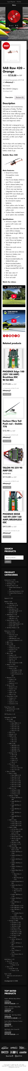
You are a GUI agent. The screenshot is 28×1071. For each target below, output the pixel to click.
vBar (10, 661)
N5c (13, 762)
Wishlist (19, 1)
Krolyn (20, 1066)
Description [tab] (9, 97)
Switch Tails (12, 626)
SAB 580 (14, 749)
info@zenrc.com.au (14, 1067)
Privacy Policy (10, 1066)
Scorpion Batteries (14, 640)
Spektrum (11, 683)
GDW (10, 692)
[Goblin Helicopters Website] (5, 1047)
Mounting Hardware (14, 591)
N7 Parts (14, 935)
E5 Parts (14, 928)
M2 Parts (14, 842)
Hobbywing (12, 648)
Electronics (7, 631)
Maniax (11, 636)
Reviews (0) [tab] (19, 97)
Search (8, 561)
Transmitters (10, 696)
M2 (12, 740)
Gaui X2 (14, 779)
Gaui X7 (14, 730)
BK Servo (11, 687)
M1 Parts (14, 835)
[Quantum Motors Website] (18, 1056)
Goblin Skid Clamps (14, 587)
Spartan (11, 659)
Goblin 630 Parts (16, 859)
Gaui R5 (14, 777)
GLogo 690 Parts (16, 797)
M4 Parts (14, 844)
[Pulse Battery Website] (23, 1047)
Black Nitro (17, 874)
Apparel (7, 598)
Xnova (10, 668)
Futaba (11, 655)
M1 (12, 738)
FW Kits (9, 710)
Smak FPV (12, 963)
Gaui (10, 646)
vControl (11, 703)
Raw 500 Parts (15, 905)
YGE (10, 651)
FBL (8, 653)
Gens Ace (11, 634)
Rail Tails (11, 612)
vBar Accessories (13, 662)
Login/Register (11, 1)
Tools (6, 974)
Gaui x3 (14, 781)
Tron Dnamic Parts (16, 954)
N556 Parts (15, 931)
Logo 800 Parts (16, 816)
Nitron (13, 766)
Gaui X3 (14, 725)
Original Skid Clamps (15, 593)
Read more (7, 394)
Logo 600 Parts (16, 808)
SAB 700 (14, 751)
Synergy (11, 753)
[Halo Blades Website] (14, 1047)
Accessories (8, 580)
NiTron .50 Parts (16, 939)
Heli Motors (15, 670)
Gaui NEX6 (15, 723)
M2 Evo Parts (15, 836)
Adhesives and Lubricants (14, 975)
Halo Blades (10, 603)
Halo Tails (12, 605)
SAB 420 (14, 745)
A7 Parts (14, 794)
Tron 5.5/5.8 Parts (16, 946)
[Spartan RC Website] (9, 1056)
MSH (10, 820)
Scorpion (11, 649)
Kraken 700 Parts (16, 898)
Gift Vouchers (8, 714)
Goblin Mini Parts (16, 885)
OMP (10, 700)
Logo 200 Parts (16, 801)
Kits (8, 719)
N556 (13, 760)
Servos (8, 685)
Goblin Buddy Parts (17, 881)
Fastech (11, 689)
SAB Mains (12, 616)
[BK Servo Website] (5, 1052)
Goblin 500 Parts (16, 851)
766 (13, 754)
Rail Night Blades (14, 611)
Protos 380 (14, 822)
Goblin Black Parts (16, 870)
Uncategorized (7, 91)
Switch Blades (10, 620)
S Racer (14, 965)
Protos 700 (14, 825)
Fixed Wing (8, 707)
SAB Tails (11, 618)
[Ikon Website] (14, 1052)
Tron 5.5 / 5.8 (15, 767)
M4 (12, 741)
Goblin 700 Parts (16, 863)
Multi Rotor (14, 672)
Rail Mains (12, 609)
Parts (8, 771)
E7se (13, 758)
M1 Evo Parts (15, 829)
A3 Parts (14, 790)
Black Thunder (18, 877)
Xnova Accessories (16, 674)
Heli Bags (9, 583)
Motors (9, 664)
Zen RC (14, 25)
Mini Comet (17, 890)
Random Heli (10, 585)
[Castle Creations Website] (23, 1052)
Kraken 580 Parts (16, 894)
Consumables (10, 582)
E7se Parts (14, 930)
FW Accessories (11, 709)
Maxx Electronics (13, 657)
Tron (10, 764)
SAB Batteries (12, 638)
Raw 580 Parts (15, 907)
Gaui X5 (14, 728)
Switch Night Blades (14, 624)
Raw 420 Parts (15, 902)
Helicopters (8, 717)
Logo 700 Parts (16, 812)
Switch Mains (12, 622)
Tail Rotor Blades (11, 627)
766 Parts (14, 926)
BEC (8, 642)
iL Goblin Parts (18, 913)
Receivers (9, 677)
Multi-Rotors (8, 959)
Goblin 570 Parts (16, 855)
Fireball (16, 889)
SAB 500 (14, 747)
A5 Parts (14, 792)
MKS (10, 694)
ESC (8, 644)
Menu (14, 5)
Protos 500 (14, 823)
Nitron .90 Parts (16, 943)
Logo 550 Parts (16, 805)
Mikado (11, 734)
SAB (10, 743)
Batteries (9, 633)
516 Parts (14, 922)
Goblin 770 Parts (16, 866)
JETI (10, 681)
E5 (12, 756)
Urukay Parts (15, 918)
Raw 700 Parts (15, 909)
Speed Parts (15, 917)
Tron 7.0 (14, 769)
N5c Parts (14, 933)
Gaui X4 (14, 726)
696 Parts (14, 924)
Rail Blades (10, 607)
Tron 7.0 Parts (15, 950)
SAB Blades (10, 614)
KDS (10, 732)
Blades (6, 601)
